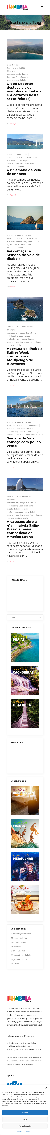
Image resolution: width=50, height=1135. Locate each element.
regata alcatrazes (13, 339)
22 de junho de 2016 (15, 157)
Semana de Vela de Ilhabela (31, 342)
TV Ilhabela (16, 963)
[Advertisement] (25, 595)
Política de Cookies (23, 1132)
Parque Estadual (18, 951)
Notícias (15, 65)
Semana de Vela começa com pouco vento (24, 442)
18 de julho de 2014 (25, 496)
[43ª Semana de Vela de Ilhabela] (25, 141)
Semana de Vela (20, 154)
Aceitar (25, 1113)
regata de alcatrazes (15, 512)
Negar (25, 1119)
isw (25, 431)
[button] (46, 1088)
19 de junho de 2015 (25, 327)
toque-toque (25, 434)
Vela (29, 235)
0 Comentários (12, 71)
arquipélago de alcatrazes (26, 333)
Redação (13, 123)
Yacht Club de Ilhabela (15, 166)
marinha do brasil (13, 509)
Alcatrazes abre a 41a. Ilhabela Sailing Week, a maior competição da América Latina (24, 529)
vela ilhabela (16, 345)
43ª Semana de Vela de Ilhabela (24, 172)
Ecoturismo (16, 946)
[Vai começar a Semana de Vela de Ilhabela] (25, 218)
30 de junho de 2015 (15, 238)
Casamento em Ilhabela (21, 955)
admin (12, 286)
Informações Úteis (19, 942)
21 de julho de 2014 (14, 425)
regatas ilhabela (28, 339)
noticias (19, 160)
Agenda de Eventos (19, 959)
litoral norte (28, 506)
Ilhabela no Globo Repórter (17, 77)
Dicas (9, 65)
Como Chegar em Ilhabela (22, 934)
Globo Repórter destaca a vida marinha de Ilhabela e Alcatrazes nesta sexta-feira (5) (24, 91)
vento (41, 434)
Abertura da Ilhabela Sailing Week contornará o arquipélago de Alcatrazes (24, 356)
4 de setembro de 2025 (16, 68)
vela (22, 163)
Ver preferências (25, 1126)
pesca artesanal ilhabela (16, 80)
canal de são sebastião (25, 428)
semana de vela (13, 163)
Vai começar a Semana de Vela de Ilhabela (23, 255)
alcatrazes (11, 74)
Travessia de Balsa (19, 938)
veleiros (34, 434)
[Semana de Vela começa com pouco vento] (25, 406)
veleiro (25, 518)
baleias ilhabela (22, 74)
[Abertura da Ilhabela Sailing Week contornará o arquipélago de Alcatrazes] (25, 309)
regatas (26, 160)
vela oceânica (30, 163)
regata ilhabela (30, 512)
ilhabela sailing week (24, 241)
